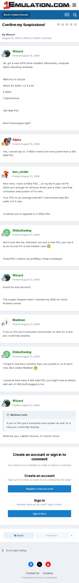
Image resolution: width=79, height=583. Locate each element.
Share (20, 535)
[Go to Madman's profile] (6, 322)
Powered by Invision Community (39, 577)
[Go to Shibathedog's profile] (6, 232)
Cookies (48, 573)
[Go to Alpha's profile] (6, 142)
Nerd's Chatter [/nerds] (37, 38)
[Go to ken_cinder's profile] (6, 174)
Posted (26, 55)
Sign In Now (39, 513)
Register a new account (39, 488)
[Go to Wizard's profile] (6, 53)
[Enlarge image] (49, 246)
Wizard (10, 34)
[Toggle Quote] (8, 414)
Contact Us (32, 573)
